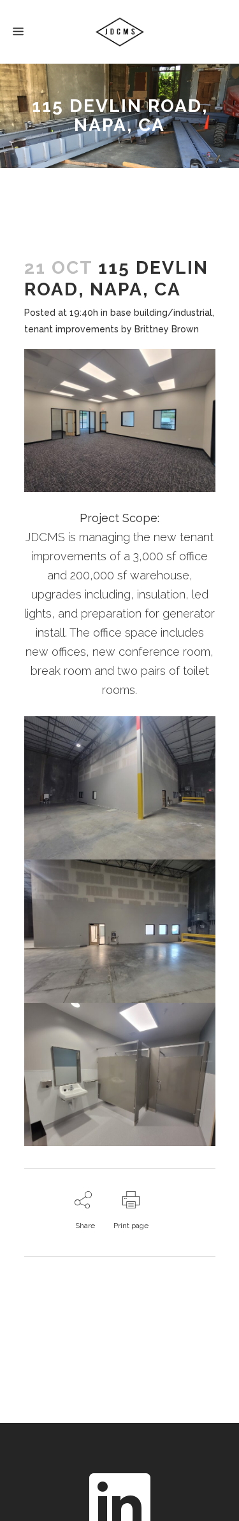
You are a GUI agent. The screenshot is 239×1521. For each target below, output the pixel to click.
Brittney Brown (166, 329)
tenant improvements (71, 329)
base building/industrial (161, 313)
